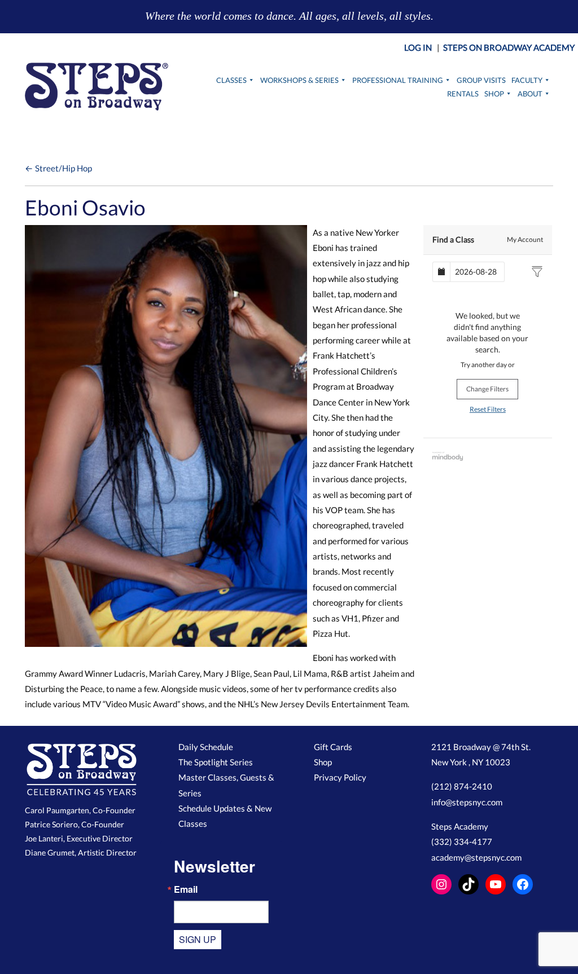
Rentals (463, 93)
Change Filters (487, 389)
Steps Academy (459, 826)
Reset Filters (488, 409)
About (530, 93)
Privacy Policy (340, 777)
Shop (494, 93)
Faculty (526, 80)
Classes (231, 80)
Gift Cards (333, 747)
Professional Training (397, 80)
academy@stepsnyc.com (476, 857)
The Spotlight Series (215, 762)
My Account (525, 239)
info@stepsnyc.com (466, 802)
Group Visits (481, 80)
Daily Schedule (205, 747)
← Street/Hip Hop (58, 168)
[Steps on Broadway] (96, 86)
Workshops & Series (299, 80)
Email (186, 889)
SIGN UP (197, 939)
